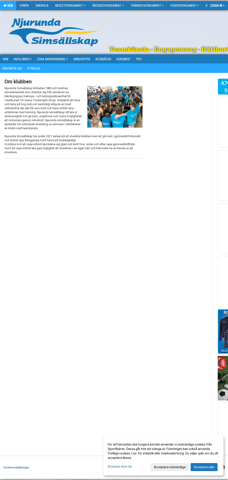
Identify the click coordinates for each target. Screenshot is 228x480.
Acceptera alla (204, 467)
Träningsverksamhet (146, 5)
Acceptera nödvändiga (170, 467)
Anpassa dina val (120, 466)
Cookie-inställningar (16, 467)
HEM (9, 5)
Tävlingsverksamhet (107, 5)
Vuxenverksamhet (183, 5)
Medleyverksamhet (69, 5)
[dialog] (163, 456)
